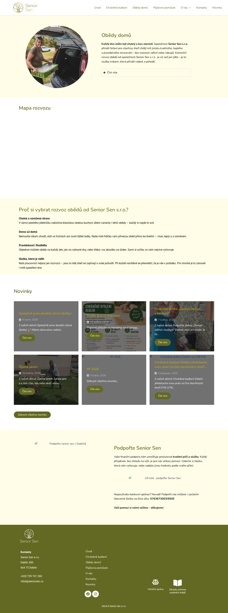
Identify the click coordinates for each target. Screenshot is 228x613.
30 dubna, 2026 (31, 373)
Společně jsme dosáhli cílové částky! (45, 313)
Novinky (217, 8)
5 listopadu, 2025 (168, 373)
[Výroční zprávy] (155, 582)
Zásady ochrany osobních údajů (177, 591)
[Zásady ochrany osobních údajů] (177, 583)
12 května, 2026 (99, 322)
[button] (189, 7)
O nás (184, 8)
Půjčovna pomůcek (164, 8)
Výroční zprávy (155, 589)
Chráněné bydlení (116, 8)
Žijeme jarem (28, 367)
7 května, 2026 (166, 320)
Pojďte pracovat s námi (103, 315)
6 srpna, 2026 (30, 319)
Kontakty (201, 8)
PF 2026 (93, 369)
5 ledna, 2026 (98, 375)
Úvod (97, 8)
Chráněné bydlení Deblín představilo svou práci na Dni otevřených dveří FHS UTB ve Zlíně (181, 366)
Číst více (27, 337)
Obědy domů (140, 8)
